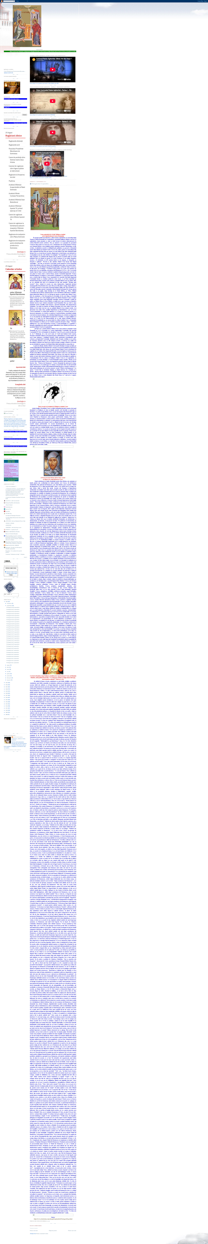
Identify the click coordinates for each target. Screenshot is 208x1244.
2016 (7, 697)
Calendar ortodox (14, 269)
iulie (8, 667)
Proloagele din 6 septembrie (12, 652)
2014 (7, 701)
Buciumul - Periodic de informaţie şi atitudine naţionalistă (14, 548)
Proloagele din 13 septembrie (12, 638)
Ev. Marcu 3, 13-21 (20, 398)
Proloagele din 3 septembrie (12, 658)
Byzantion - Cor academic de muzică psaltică (14, 551)
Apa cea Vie (8, 509)
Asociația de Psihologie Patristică (13, 515)
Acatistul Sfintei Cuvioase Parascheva (17, 194)
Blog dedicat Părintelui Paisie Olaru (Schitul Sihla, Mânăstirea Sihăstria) (14, 542)
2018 (7, 693)
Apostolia (8, 511)
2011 (7, 708)
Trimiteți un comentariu (34, 1228)
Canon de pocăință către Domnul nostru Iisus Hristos (17, 159)
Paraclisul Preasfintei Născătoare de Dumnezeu (16, 151)
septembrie (9, 605)
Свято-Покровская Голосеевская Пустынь (14, 71)
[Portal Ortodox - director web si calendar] (7, 562)
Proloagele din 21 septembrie (12, 621)
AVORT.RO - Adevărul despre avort (13, 527)
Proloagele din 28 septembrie (12, 607)
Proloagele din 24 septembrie (12, 615)
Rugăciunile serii (15, 145)
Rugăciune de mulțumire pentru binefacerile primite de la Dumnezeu (17, 244)
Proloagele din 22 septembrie (12, 619)
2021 (7, 687)
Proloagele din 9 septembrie (12, 646)
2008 (7, 714)
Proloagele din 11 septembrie (12, 642)
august (8, 665)
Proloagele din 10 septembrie (12, 644)
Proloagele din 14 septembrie (40, 184)
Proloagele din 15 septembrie (12, 634)
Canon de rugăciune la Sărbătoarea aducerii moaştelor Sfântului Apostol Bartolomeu (17, 227)
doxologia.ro (21, 252)
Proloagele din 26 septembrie (12, 611)
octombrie (9, 603)
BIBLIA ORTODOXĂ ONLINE (13, 531)
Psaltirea (12, 181)
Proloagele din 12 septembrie (12, 640)
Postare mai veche (72, 1230)
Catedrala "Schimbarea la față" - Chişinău (15, 554)
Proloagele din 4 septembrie (12, 656)
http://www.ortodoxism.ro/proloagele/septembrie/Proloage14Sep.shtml (53, 1219)
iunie (8, 669)
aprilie (8, 673)
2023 (7, 682)
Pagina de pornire (53, 1230)
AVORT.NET (8, 525)
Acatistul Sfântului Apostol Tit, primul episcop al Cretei (16, 208)
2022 (7, 684)
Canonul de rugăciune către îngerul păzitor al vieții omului (17, 168)
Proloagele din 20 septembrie (12, 623)
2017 (7, 695)
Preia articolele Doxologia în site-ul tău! (15, 255)
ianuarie (9, 680)
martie (8, 675)
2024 (7, 601)
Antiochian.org (9, 507)
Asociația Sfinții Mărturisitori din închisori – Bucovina (15, 518)
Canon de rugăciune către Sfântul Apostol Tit (17, 217)
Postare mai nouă (34, 1230)
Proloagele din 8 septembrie (12, 648)
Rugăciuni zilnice (14, 135)
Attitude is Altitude (10, 523)
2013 (7, 704)
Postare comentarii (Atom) (42, 1233)
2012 (7, 706)
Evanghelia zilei (20, 384)
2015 (7, 699)
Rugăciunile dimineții (16, 141)
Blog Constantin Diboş (18, 6)
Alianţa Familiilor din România (13, 503)
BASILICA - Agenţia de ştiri (12, 529)
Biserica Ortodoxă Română (12, 533)
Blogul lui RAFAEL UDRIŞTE (12, 545)
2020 (7, 689)
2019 (7, 691)
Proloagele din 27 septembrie (12, 609)
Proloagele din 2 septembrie (12, 660)
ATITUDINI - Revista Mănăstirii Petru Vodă (15, 521)
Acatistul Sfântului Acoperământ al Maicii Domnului (17, 187)
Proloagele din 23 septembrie (12, 617)
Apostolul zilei (20, 367)
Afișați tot (25, 557)
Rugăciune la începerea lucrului (17, 176)
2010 (7, 710)
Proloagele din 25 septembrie (12, 613)
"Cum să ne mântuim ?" (11, 486)
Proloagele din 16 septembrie (12, 632)
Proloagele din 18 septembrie (12, 628)
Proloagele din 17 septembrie (12, 630)
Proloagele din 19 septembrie (12, 625)
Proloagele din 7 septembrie (12, 650)
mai (8, 671)
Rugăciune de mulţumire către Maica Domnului (17, 235)
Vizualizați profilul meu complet (12, 749)
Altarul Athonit (9, 505)
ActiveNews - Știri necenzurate (12, 500)
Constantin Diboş (18, 737)
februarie (9, 678)
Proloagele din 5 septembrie (12, 654)
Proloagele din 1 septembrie (12, 662)
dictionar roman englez (12, 573)
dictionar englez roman (11, 568)
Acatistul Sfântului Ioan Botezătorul (17, 201)
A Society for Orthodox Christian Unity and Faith (15, 498)
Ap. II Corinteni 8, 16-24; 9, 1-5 (16, 380)
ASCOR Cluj (8, 513)
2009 (7, 712)
